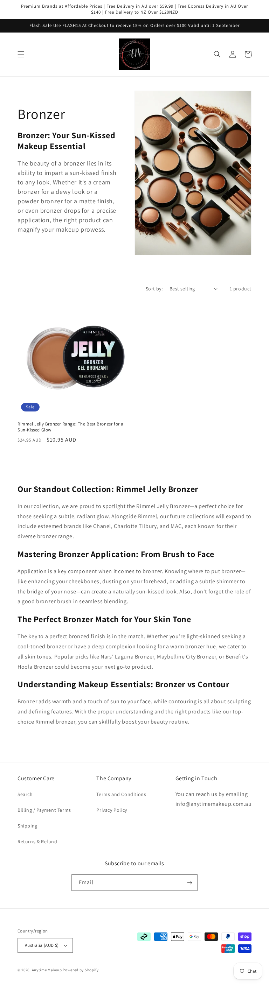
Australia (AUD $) (42, 945)
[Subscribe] (189, 882)
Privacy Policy (111, 810)
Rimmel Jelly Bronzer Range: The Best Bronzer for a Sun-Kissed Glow (71, 427)
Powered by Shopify (81, 969)
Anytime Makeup (47, 969)
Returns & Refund (37, 841)
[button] (21, 54)
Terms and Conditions (121, 794)
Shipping (27, 826)
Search (25, 794)
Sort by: (154, 289)
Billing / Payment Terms (44, 810)
